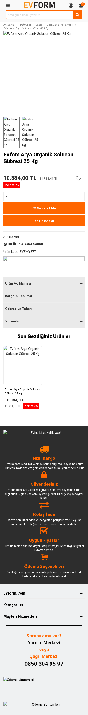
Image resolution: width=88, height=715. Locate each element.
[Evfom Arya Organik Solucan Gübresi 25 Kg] (23, 365)
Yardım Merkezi (44, 642)
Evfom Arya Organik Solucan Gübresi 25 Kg (22, 391)
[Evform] (39, 5)
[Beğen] (79, 178)
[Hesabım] (71, 5)
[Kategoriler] (7, 5)
